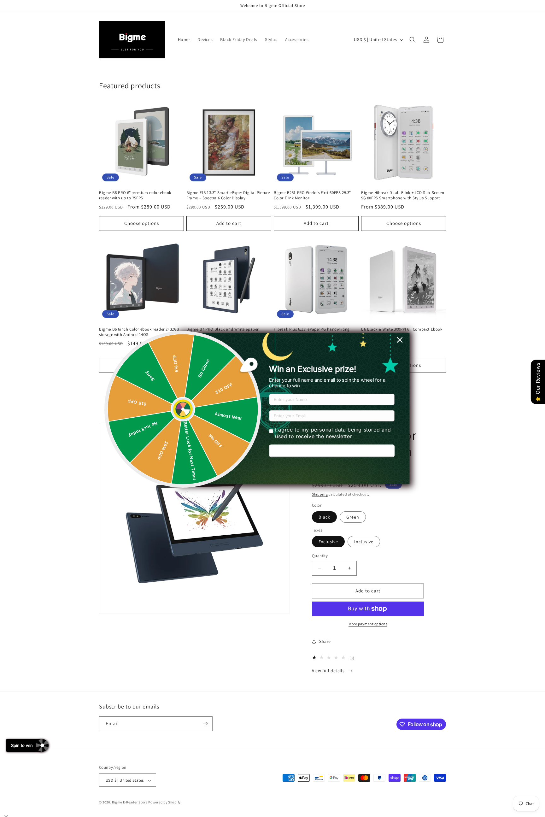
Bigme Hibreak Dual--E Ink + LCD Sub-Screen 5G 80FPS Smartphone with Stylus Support (402, 195)
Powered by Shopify (164, 802)
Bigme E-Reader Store (130, 802)
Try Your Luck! (332, 451)
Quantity (320, 555)
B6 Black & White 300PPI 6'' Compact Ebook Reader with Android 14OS (401, 332)
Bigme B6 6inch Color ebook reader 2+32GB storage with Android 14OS (139, 332)
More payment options (368, 623)
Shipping (320, 494)
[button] (412, 40)
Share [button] (325, 641)
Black (324, 517)
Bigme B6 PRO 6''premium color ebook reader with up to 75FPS (135, 195)
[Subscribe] (205, 723)
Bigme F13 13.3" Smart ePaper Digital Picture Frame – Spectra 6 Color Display (228, 195)
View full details (329, 670)
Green (352, 517)
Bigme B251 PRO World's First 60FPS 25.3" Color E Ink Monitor (312, 195)
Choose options (141, 223)
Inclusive (363, 541)
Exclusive (328, 541)
